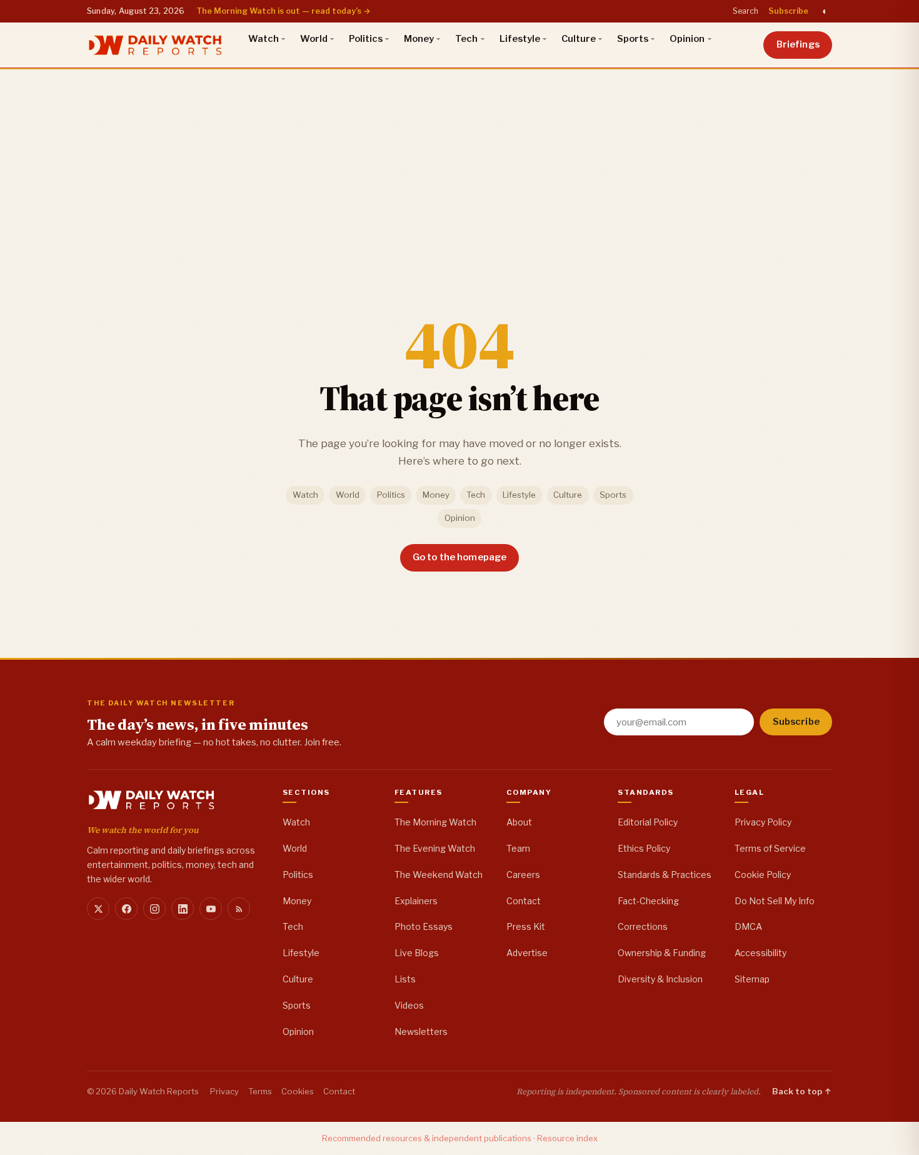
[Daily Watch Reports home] (155, 45)
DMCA (748, 926)
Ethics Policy (644, 848)
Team (518, 848)
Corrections (643, 926)
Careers (523, 874)
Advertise (527, 952)
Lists (405, 979)
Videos (409, 1005)
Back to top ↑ (802, 1091)
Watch (263, 38)
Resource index (567, 1138)
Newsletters (421, 1031)
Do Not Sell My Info (775, 900)
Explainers (416, 900)
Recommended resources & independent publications (426, 1138)
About (519, 822)
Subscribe (788, 11)
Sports (632, 38)
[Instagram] (154, 908)
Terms (260, 1091)
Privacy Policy (763, 822)
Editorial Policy (648, 822)
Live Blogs (416, 952)
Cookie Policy (763, 874)
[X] (98, 908)
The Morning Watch (435, 822)
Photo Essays (423, 926)
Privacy (224, 1091)
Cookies (297, 1091)
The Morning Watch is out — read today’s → (283, 11)
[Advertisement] (459, 162)
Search (745, 11)
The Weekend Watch (438, 874)
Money (419, 38)
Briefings (798, 44)
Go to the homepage (460, 557)
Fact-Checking (648, 900)
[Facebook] (126, 908)
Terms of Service (770, 848)
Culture (578, 38)
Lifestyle (520, 38)
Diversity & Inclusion (660, 979)
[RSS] (239, 908)
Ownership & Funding (662, 952)
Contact (523, 900)
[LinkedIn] (182, 908)
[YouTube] (210, 908)
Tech (466, 38)
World (314, 38)
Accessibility (760, 952)
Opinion (687, 38)
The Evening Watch (434, 848)
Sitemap (752, 979)
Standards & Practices (664, 874)
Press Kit (525, 926)
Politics (366, 38)
